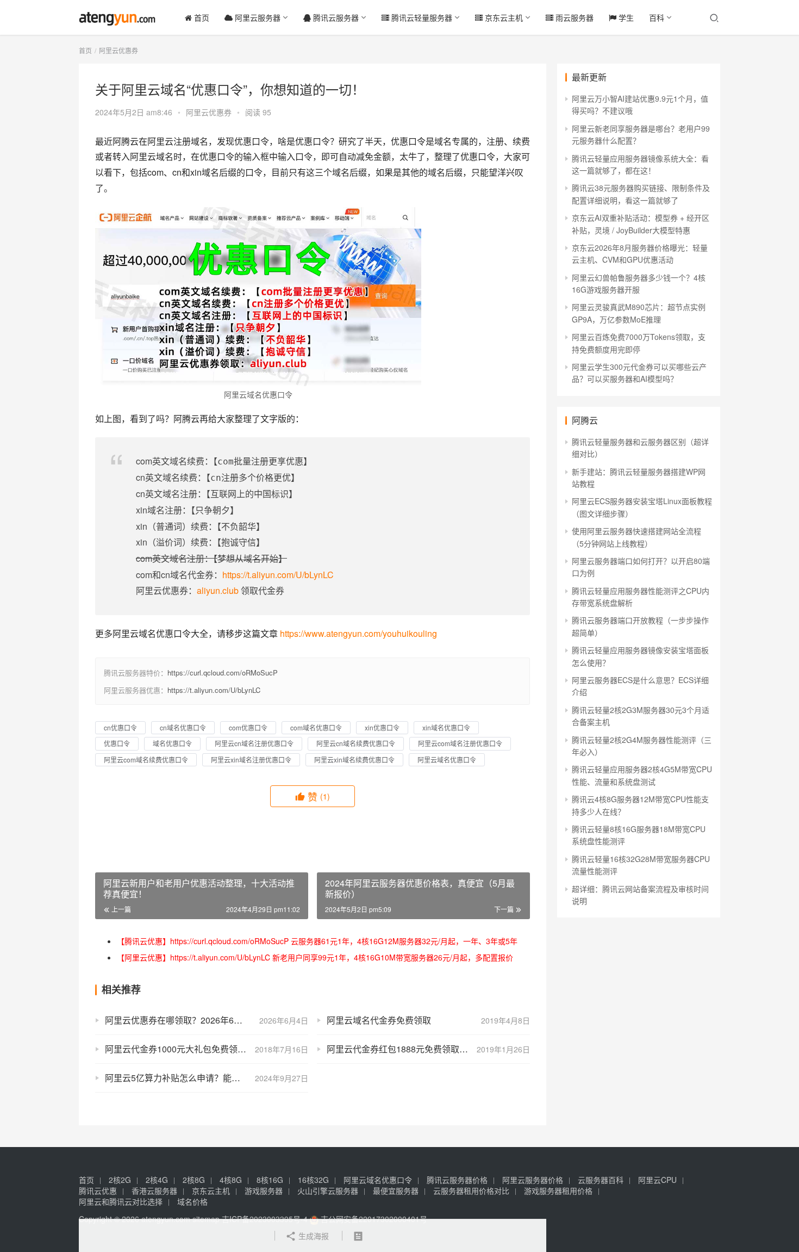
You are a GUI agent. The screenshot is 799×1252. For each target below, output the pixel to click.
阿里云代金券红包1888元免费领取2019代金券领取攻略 (428, 1049)
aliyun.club (218, 590)
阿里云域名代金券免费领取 (379, 1020)
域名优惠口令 (172, 743)
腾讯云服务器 (335, 17)
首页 (200, 17)
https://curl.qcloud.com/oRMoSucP (222, 672)
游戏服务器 (264, 1190)
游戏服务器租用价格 (558, 1190)
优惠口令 (117, 743)
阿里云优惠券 (209, 112)
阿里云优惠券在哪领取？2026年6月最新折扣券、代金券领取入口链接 (206, 1020)
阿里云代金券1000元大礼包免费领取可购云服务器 (201, 1049)
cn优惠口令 (120, 727)
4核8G (231, 1180)
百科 (656, 17)
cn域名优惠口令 (183, 727)
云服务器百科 (600, 1180)
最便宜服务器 (396, 1190)
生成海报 (312, 1235)
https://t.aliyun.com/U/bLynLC (278, 574)
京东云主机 (503, 17)
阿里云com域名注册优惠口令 (460, 743)
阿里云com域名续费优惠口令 (146, 759)
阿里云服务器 (256, 17)
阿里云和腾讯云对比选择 (121, 1201)
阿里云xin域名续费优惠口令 (354, 759)
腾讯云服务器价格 (457, 1180)
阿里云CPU (657, 1180)
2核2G (120, 1180)
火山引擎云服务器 (327, 1190)
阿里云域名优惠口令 (446, 759)
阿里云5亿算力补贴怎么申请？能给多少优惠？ (194, 1077)
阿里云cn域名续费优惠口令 (355, 743)
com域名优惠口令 (316, 727)
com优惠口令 (248, 727)
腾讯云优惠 (98, 1190)
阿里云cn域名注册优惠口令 (254, 743)
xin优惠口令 (382, 727)
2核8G (194, 1180)
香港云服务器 (154, 1190)
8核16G (270, 1180)
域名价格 (192, 1201)
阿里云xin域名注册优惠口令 (251, 759)
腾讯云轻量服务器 (420, 17)
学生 (625, 17)
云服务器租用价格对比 (471, 1190)
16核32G (313, 1180)
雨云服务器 (573, 17)
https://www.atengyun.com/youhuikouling (358, 633)
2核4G (157, 1180)
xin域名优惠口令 (446, 727)
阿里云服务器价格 (532, 1180)
